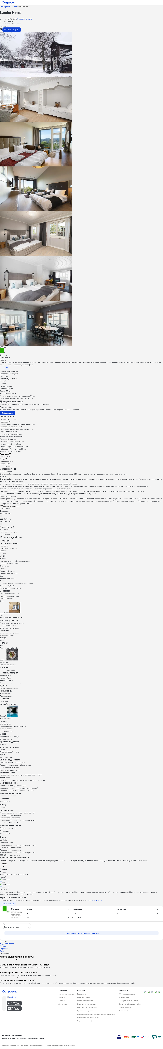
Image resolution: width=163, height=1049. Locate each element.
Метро (2, 459)
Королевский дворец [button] (8, 434)
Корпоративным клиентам (128, 1001)
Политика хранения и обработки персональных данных (22, 1045)
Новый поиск (22, 6)
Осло (2, 951)
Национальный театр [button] (8, 444)
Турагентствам (124, 997)
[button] (81, 54)
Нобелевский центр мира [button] (10, 449)
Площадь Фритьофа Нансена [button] (12, 446)
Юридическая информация (87, 1007)
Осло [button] (2, 456)
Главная (3, 946)
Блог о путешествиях (85, 1001)
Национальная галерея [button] (9, 441)
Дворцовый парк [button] (7, 439)
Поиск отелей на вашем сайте (130, 1004)
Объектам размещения (127, 994)
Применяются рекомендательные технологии (61, 1045)
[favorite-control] (1, 29)
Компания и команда (66, 994)
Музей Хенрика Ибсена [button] (9, 436)
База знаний (81, 994)
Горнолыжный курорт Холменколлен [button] (15, 424)
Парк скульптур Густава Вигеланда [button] (14, 429)
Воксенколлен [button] (6, 466)
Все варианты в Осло (8, 6)
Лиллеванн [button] (4, 461)
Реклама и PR (123, 1011)
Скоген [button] (3, 464)
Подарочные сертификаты (86, 1021)
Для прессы (62, 1004)
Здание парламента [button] (8, 451)
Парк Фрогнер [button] (6, 432)
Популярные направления (86, 1004)
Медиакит (4, 944)
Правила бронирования (85, 1011)
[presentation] (17, 926)
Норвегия (4, 948)
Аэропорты (4, 454)
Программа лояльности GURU (88, 1017)
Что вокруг (4, 422)
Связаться (12, 944)
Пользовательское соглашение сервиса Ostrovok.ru (96, 1014)
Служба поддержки (84, 997)
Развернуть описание (10, 506)
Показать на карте (24, 19)
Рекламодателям (125, 1007)
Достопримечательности (10, 427)
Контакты (61, 997)
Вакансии (61, 1001)
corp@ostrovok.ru (94, 900)
